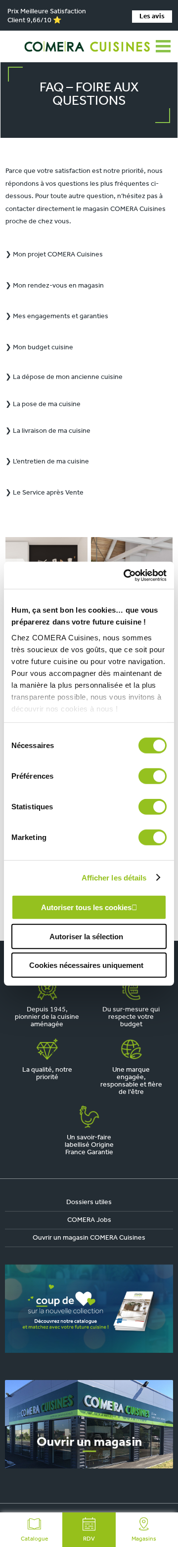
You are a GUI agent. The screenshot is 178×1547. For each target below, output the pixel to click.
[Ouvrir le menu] (163, 46)
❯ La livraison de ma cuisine (47, 431)
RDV (89, 1539)
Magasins (144, 1539)
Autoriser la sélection (86, 936)
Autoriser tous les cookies (86, 907)
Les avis (152, 16)
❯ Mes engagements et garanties (56, 316)
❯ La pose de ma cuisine (43, 404)
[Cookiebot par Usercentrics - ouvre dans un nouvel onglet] (126, 575)
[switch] (152, 776)
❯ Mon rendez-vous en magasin (54, 286)
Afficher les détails (114, 877)
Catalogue (34, 1539)
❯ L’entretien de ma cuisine (47, 461)
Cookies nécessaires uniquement (86, 965)
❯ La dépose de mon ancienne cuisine (64, 377)
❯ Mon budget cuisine (39, 347)
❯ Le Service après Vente (44, 493)
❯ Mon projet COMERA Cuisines (54, 254)
